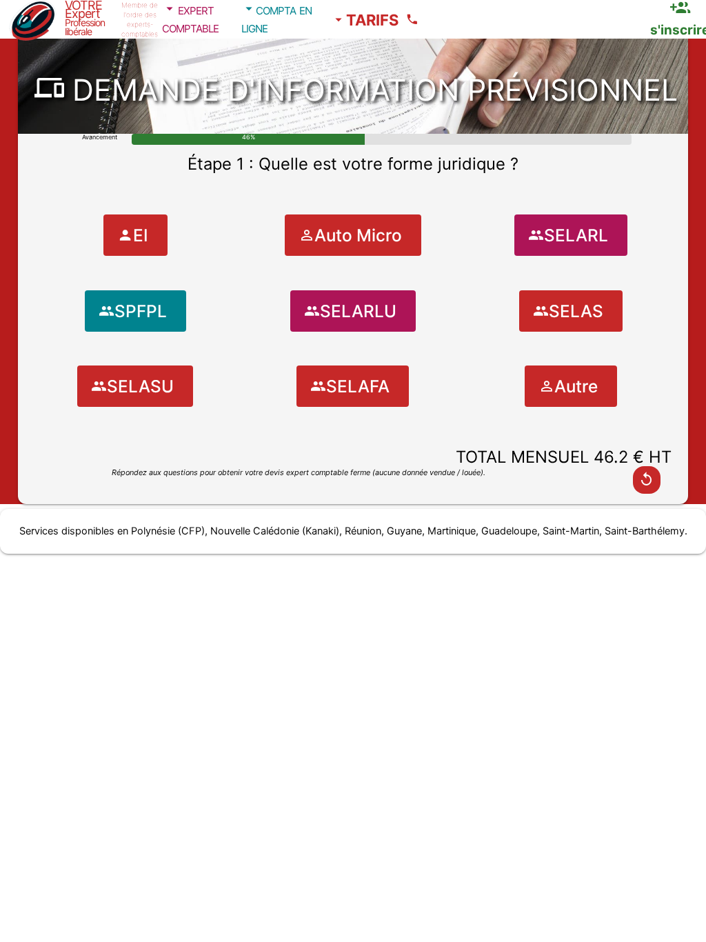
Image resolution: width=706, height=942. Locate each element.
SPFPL (140, 311)
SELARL (576, 235)
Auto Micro (358, 235)
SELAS (576, 311)
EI (140, 235)
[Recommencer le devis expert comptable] (646, 480)
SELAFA (358, 386)
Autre (576, 386)
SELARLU (358, 311)
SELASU (140, 386)
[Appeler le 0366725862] (414, 19)
